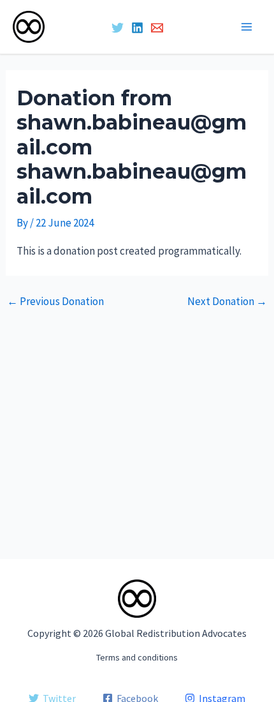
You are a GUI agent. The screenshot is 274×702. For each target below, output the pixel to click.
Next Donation (227, 301)
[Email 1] (157, 28)
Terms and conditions (137, 657)
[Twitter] (118, 28)
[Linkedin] (137, 28)
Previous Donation (55, 301)
